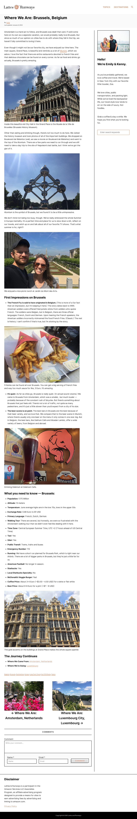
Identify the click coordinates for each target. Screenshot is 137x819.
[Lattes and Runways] (19, 7)
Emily (8, 22)
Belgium (6, 674)
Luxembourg (32, 666)
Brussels (12, 674)
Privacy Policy (10, 806)
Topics (53, 674)
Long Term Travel (35, 674)
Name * (10, 757)
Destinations (20, 674)
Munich (63, 51)
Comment (8, 739)
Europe (27, 674)
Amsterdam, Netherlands (40, 661)
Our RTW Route (46, 674)
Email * (42, 757)
